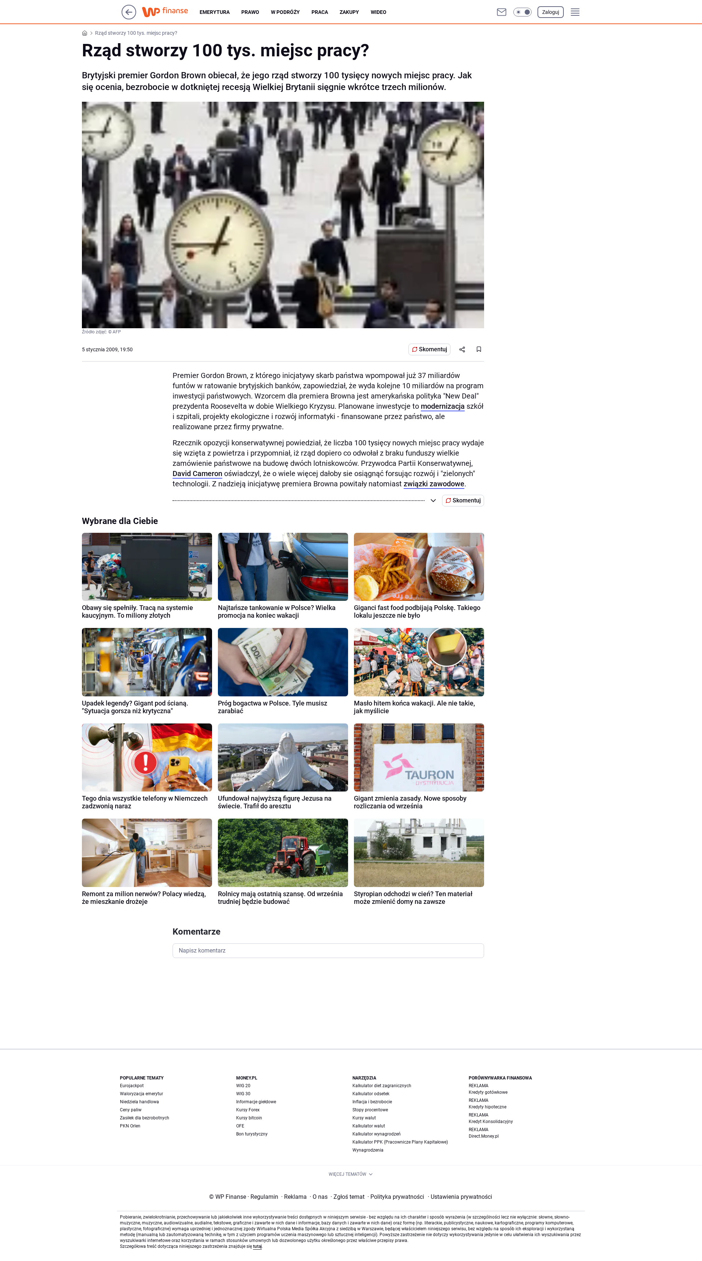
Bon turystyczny (252, 1134)
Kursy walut (364, 1117)
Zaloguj (550, 12)
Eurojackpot (132, 1085)
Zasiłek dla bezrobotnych (144, 1117)
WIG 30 (243, 1093)
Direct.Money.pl (484, 1136)
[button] (522, 12)
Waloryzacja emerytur (141, 1093)
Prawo (250, 12)
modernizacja (443, 406)
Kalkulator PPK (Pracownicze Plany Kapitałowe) (400, 1142)
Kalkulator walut (368, 1126)
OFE (240, 1126)
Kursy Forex (248, 1109)
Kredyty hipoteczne (487, 1107)
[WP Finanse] (171, 12)
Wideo (378, 12)
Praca (320, 12)
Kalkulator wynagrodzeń (376, 1134)
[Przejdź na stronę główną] (128, 17)
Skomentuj (433, 349)
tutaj (257, 1246)
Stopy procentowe (370, 1109)
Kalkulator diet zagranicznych (381, 1085)
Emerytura (215, 12)
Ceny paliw (130, 1109)
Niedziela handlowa (139, 1101)
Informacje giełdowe (256, 1101)
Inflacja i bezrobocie (372, 1101)
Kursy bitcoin (249, 1117)
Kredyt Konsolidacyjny (491, 1121)
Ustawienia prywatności (460, 1196)
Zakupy (349, 12)
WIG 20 (243, 1085)
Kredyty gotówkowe (488, 1092)
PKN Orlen (130, 1126)
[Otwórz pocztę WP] (501, 12)
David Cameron (197, 473)
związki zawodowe (434, 483)
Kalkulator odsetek (370, 1093)
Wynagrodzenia (368, 1150)
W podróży (285, 12)
